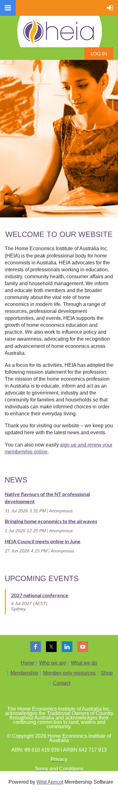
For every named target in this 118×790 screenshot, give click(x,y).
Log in (99, 53)
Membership (24, 673)
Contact (61, 683)
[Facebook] (35, 646)
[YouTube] (82, 646)
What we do (84, 663)
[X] (51, 646)
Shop (107, 673)
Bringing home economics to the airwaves (51, 521)
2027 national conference (39, 595)
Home (27, 663)
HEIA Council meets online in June (43, 541)
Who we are (52, 663)
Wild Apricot (50, 782)
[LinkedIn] (67, 646)
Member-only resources (69, 673)
